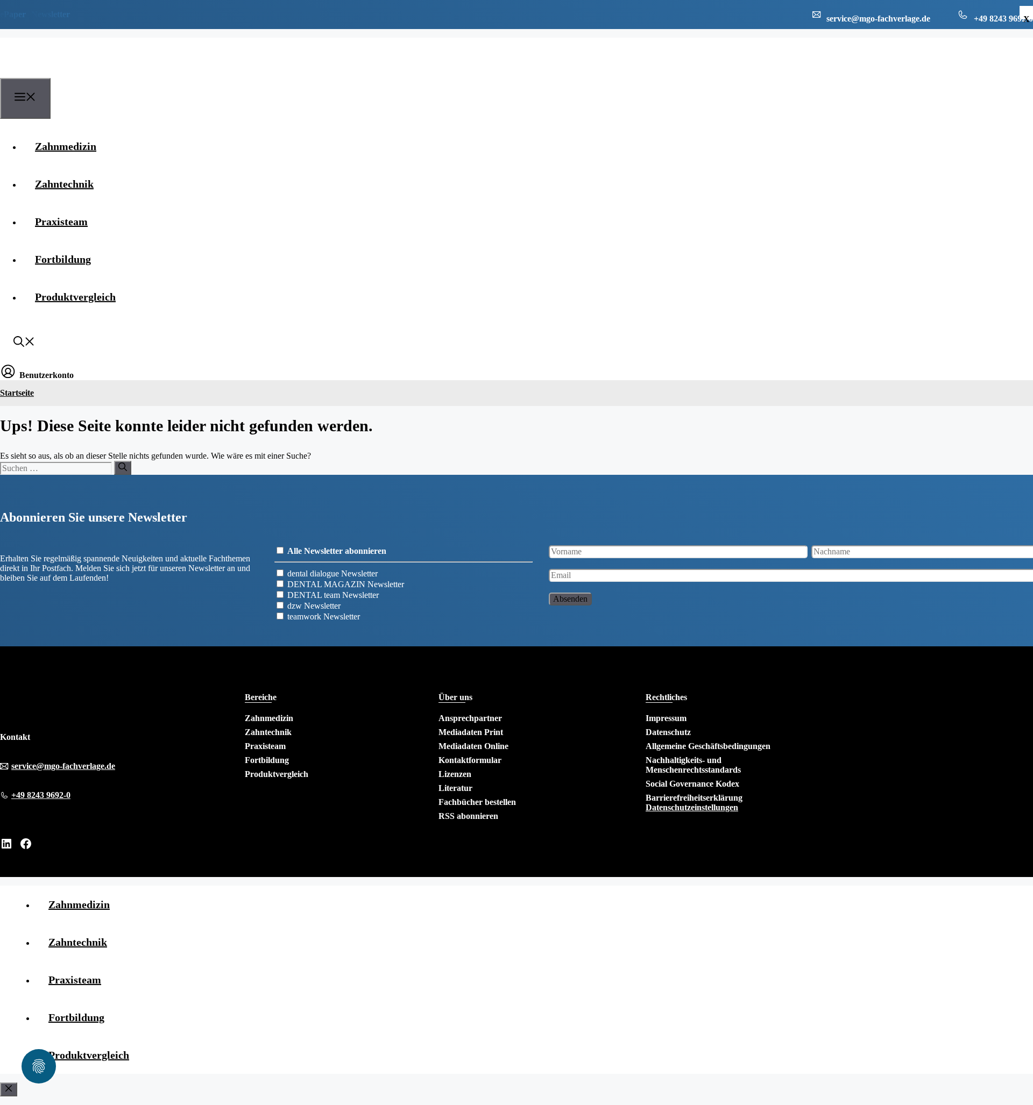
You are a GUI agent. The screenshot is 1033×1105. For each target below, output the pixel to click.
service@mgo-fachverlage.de (63, 766)
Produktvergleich (75, 297)
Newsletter (50, 14)
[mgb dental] (54, 71)
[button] (24, 343)
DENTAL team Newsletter (333, 595)
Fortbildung (63, 259)
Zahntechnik (64, 184)
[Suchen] (122, 468)
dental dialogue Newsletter (332, 573)
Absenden (570, 598)
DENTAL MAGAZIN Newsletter (345, 584)
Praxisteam (61, 221)
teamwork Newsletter (323, 616)
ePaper (13, 14)
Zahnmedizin (65, 146)
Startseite (17, 392)
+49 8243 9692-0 (40, 795)
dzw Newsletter (314, 605)
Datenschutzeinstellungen (692, 807)
